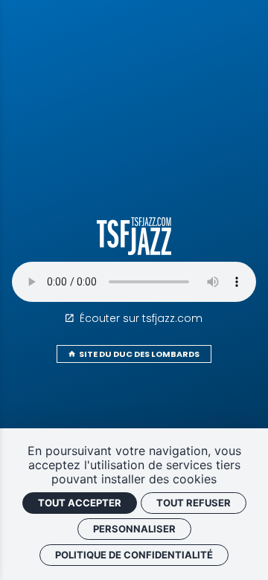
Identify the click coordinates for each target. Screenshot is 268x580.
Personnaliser (134, 529)
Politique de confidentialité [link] (134, 555)
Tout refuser (193, 503)
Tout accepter (79, 503)
